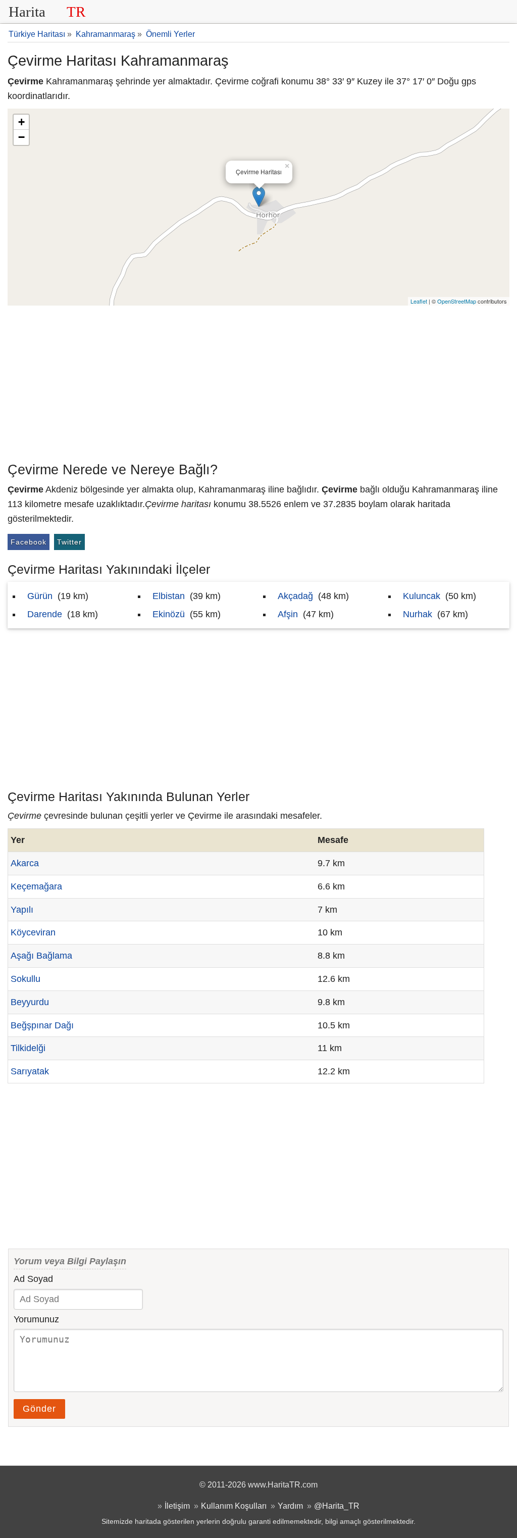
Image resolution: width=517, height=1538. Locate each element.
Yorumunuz (36, 1319)
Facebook (28, 542)
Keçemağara (36, 886)
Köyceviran (33, 932)
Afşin (288, 614)
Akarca (25, 863)
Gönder (39, 1409)
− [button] (21, 137)
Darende (44, 614)
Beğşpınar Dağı (42, 1025)
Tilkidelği (28, 1048)
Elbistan (168, 596)
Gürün (40, 596)
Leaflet (418, 301)
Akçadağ (295, 596)
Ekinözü (168, 614)
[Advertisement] (258, 381)
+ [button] (21, 122)
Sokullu (25, 979)
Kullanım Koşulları (234, 1505)
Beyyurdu (30, 1002)
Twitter (69, 542)
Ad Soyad (33, 1279)
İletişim (177, 1505)
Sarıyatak (30, 1071)
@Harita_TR (336, 1505)
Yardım (290, 1505)
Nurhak (417, 614)
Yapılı (22, 910)
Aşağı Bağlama (41, 956)
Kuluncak (421, 596)
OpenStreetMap (456, 301)
